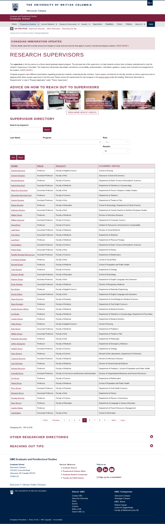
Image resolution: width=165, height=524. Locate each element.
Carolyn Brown (17, 319)
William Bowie (16, 215)
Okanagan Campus (122, 498)
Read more (122, 46)
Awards (84, 24)
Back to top (14, 484)
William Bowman (17, 220)
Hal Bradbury (16, 245)
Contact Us (14, 476)
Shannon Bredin (17, 274)
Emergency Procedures (18, 520)
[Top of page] (12, 29)
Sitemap (26, 484)
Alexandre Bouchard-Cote (21, 195)
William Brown (16, 334)
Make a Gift (76, 509)
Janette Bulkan (17, 408)
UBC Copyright (46, 520)
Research (42, 484)
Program (47, 138)
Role (105, 138)
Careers (75, 506)
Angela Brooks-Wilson (20, 309)
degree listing (104, 77)
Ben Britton (15, 289)
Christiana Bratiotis (18, 260)
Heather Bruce (17, 349)
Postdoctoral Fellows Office (74, 471)
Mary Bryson (16, 403)
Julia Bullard (16, 413)
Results (106, 146)
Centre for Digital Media (124, 508)
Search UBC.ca (78, 512)
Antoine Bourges (17, 200)
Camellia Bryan (17, 373)
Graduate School (15, 33)
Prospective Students (28, 24)
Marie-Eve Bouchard (19, 190)
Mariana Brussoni (18, 368)
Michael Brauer (17, 265)
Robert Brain (16, 250)
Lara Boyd (15, 240)
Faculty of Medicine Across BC (127, 510)
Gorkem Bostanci (18, 176)
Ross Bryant (16, 388)
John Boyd (15, 235)
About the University (80, 498)
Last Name (15, 138)
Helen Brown (16, 324)
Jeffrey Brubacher (18, 344)
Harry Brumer (16, 354)
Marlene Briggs (17, 279)
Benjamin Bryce (17, 393)
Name (14, 166)
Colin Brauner (16, 270)
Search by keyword (19, 125)
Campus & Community (67, 24)
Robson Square (121, 505)
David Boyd (15, 225)
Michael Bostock (17, 180)
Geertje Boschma (18, 171)
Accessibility (58, 520)
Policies (129, 24)
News (74, 501)
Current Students (47, 24)
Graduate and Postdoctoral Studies (82, 459)
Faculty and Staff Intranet (73, 478)
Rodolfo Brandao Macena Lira (23, 255)
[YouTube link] (112, 469)
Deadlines (109, 24)
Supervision (97, 24)
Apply (151, 24)
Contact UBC (77, 496)
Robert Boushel (17, 205)
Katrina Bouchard (18, 185)
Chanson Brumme (18, 359)
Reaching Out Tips (69, 29)
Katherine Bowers (18, 210)
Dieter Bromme (17, 299)
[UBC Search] (150, 3)
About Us (138, 24)
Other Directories (53, 29)
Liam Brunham (17, 363)
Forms (119, 24)
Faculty (61, 166)
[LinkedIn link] (105, 469)
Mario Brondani (17, 304)
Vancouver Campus (122, 496)
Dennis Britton (16, 294)
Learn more (26, 70)
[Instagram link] (99, 469)
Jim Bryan (15, 378)
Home (14, 24)
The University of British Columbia (15, 7)
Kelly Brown (16, 329)
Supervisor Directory (37, 29)
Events (75, 504)
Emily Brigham (17, 284)
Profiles (34, 484)
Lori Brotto (15, 314)
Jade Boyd (15, 230)
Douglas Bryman (17, 398)
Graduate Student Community (75, 475)
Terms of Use (33, 520)
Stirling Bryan (16, 383)
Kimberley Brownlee (19, 339)
